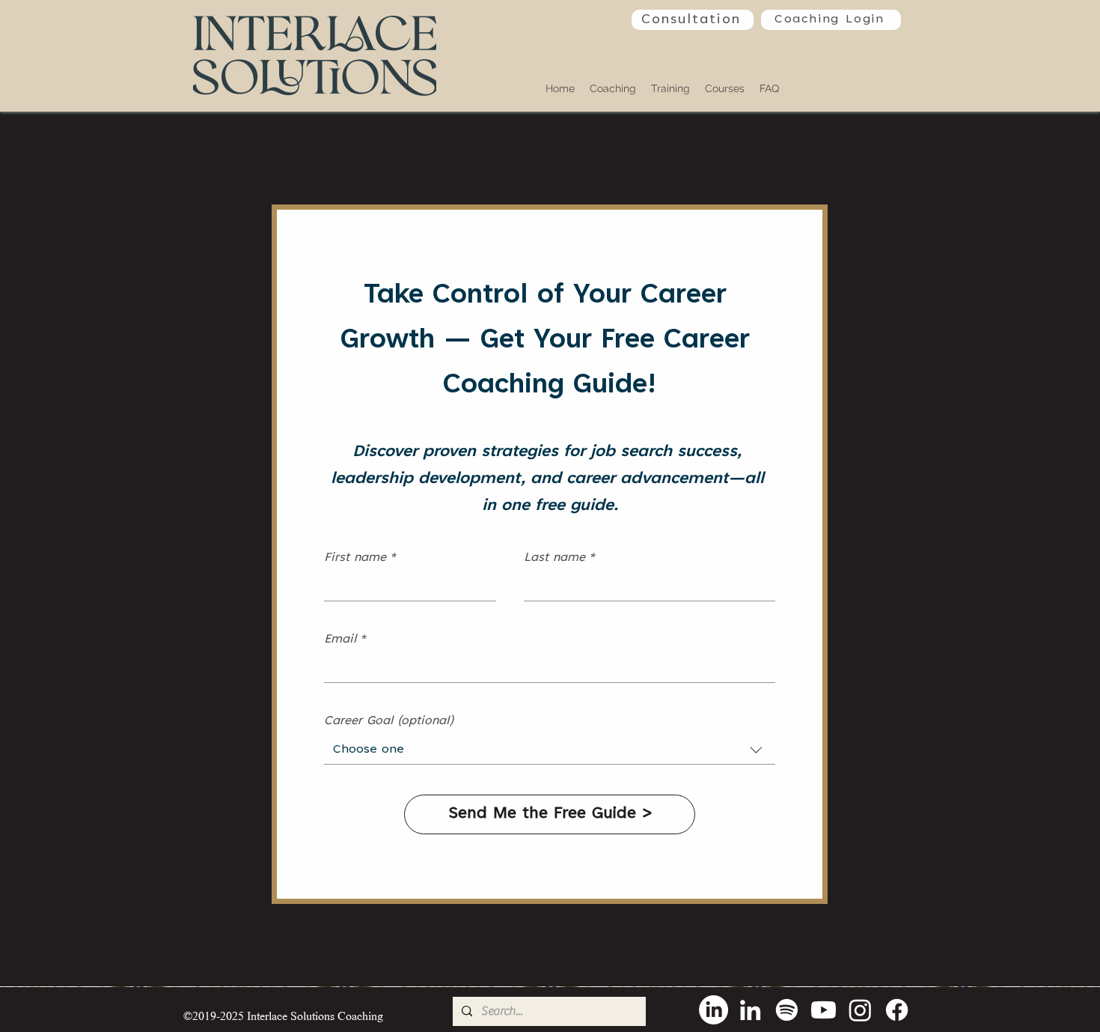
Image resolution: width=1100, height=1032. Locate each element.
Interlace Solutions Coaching (315, 1016)
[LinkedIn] (750, 1010)
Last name (560, 558)
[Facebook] (896, 1010)
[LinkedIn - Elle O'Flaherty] (713, 1010)
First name (360, 558)
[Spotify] (786, 1010)
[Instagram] (860, 1010)
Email (345, 640)
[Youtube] (823, 1010)
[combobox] (549, 750)
